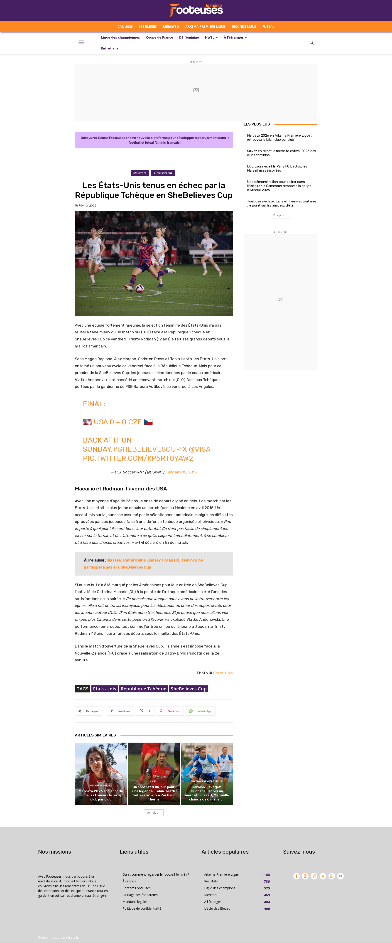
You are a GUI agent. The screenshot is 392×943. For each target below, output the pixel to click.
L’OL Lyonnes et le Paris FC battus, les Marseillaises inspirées (277, 168)
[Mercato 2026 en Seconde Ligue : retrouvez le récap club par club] (101, 774)
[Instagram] (305, 876)
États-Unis (223, 673)
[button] (311, 42)
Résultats (139, 173)
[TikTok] (314, 876)
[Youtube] (340, 876)
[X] (323, 876)
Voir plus (152, 813)
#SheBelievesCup (147, 449)
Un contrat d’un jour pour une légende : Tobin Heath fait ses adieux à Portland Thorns (154, 793)
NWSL (153, 781)
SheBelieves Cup (163, 173)
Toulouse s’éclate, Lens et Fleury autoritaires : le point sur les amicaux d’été (282, 203)
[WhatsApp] (331, 876)
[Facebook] (296, 876)
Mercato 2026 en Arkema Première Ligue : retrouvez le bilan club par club (279, 137)
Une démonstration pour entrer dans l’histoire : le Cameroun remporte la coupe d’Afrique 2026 (279, 186)
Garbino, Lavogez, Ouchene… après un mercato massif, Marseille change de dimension (207, 793)
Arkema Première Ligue (206, 781)
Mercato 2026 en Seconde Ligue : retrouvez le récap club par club (101, 795)
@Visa (199, 449)
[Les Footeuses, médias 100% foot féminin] (196, 10)
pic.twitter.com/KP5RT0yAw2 (138, 458)
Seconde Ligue (100, 785)
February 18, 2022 (181, 472)
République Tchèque (143, 689)
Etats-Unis (104, 689)
